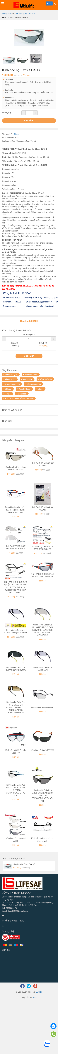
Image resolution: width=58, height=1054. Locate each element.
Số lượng (6, 112)
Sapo (35, 997)
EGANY (38, 991)
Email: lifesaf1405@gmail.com (15, 911)
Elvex (16, 134)
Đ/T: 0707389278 (9, 908)
